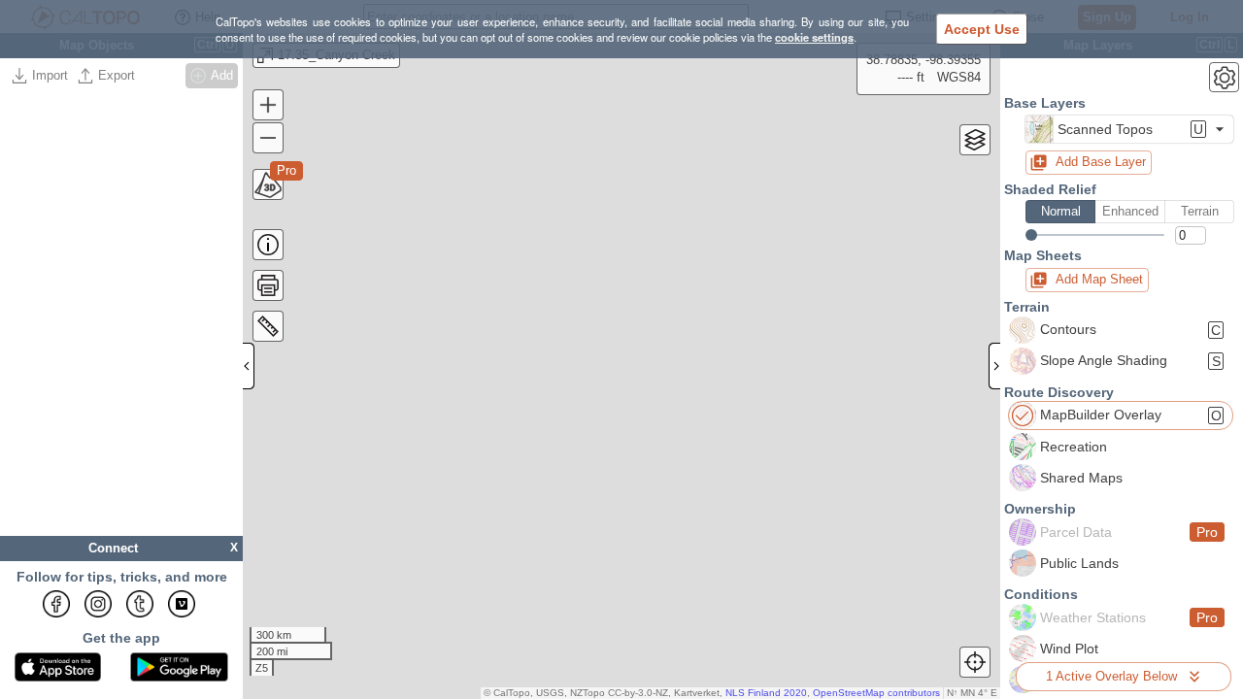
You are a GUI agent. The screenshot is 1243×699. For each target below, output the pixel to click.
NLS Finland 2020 (766, 692)
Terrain (1200, 211)
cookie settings (814, 37)
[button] (1129, 129)
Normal (1061, 211)
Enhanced (1130, 211)
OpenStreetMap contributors (876, 692)
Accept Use (982, 29)
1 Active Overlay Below (1111, 676)
